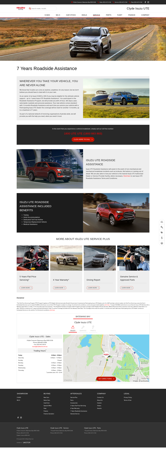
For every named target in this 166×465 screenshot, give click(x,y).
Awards (99, 408)
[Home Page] (21, 8)
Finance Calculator (49, 414)
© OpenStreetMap (144, 381)
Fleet (119, 15)
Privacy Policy (128, 397)
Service (96, 15)
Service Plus (73, 397)
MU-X (58, 15)
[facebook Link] (145, 2)
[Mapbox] (68, 380)
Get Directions (105, 379)
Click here (126, 176)
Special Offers (48, 405)
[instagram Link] (148, 2)
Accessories (74, 403)
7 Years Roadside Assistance (78, 411)
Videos (99, 405)
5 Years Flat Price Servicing (78, 405)
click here (107, 305)
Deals (84, 15)
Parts (108, 15)
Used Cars (47, 403)
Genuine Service (74, 414)
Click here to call (82, 139)
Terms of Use (127, 400)
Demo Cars (47, 400)
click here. (52, 310)
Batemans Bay (83, 316)
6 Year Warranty (75, 408)
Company (145, 15)
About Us (100, 400)
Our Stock (71, 15)
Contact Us (100, 397)
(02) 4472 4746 (42, 342)
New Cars (46, 397)
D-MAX (47, 15)
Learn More (25, 288)
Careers (99, 403)
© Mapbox (135, 381)
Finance (131, 15)
